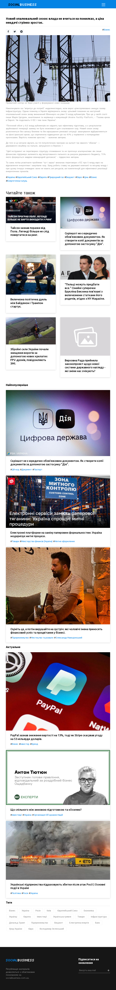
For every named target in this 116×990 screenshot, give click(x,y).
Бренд (35, 744)
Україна (11, 177)
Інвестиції (17, 815)
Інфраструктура (99, 916)
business (22, 5)
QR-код (15, 469)
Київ (49, 910)
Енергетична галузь (17, 181)
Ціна (86, 177)
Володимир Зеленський (52, 929)
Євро (79, 177)
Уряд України (15, 929)
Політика (16, 893)
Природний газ (56, 177)
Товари (15, 541)
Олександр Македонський (69, 637)
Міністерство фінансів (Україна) (36, 541)
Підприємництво (20, 637)
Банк (97, 923)
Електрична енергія (79, 923)
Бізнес (107, 29)
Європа (43, 177)
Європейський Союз (27, 177)
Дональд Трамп (17, 923)
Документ (27, 469)
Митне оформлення (65, 541)
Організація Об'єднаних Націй (48, 815)
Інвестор (25, 744)
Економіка (89, 910)
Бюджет (70, 177)
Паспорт (38, 469)
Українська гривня (62, 916)
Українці (13, 916)
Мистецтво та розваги (42, 637)
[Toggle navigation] (103, 5)
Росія (25, 893)
